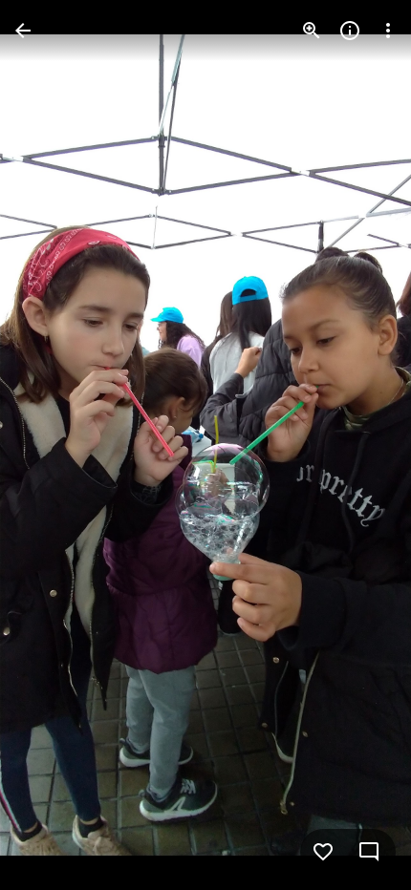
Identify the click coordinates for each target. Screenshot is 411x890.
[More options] (388, 30)
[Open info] (350, 30)
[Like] (323, 851)
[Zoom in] (311, 30)
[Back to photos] (23, 30)
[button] (53, 445)
